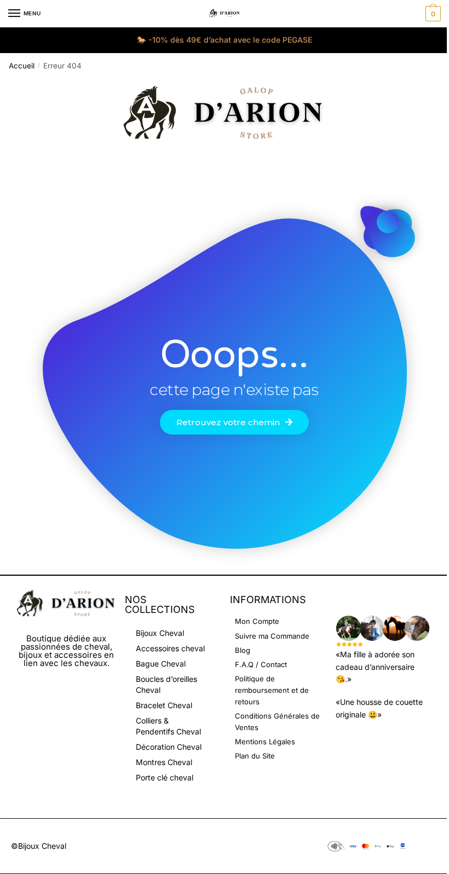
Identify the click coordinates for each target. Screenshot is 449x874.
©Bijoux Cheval (38, 845)
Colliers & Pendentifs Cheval (168, 726)
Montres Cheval (164, 762)
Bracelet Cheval (164, 705)
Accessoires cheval (170, 648)
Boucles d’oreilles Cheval (166, 684)
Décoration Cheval (169, 746)
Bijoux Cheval (160, 633)
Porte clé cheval (164, 777)
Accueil (21, 65)
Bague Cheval (161, 663)
